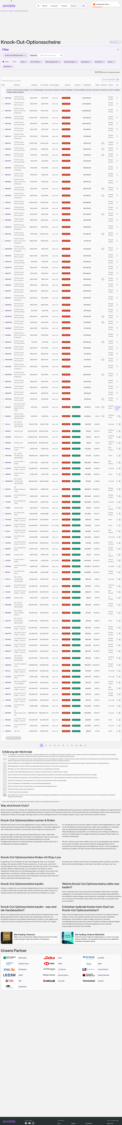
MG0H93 (8, 387)
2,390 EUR (66, 354)
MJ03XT (8, 489)
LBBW (21, 975)
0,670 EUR (66, 117)
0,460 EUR (76, 627)
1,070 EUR (66, 168)
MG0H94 (8, 354)
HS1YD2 (8, 621)
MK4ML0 (8, 182)
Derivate (11, 11)
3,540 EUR (66, 393)
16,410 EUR (66, 407)
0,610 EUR (66, 155)
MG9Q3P (8, 279)
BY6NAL (8, 449)
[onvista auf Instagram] (33, 1123)
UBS (20, 981)
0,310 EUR (76, 537)
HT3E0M (8, 519)
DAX (58, 1123)
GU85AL (8, 586)
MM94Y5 (8, 645)
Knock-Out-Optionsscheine (21, 11)
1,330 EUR (66, 181)
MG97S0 (8, 273)
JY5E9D (8, 598)
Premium (64, 6)
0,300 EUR (76, 431)
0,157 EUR (66, 161)
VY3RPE (8, 502)
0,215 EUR (66, 188)
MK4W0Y (8, 168)
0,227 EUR (66, 496)
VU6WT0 (8, 468)
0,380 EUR (66, 129)
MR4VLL (8, 155)
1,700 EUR (66, 279)
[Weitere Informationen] (120, 407)
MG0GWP (8, 375)
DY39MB (8, 706)
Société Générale (103, 975)
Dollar (73, 1123)
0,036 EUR (76, 598)
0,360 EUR (66, 713)
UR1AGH (8, 677)
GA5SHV (8, 407)
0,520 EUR (76, 688)
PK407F (7, 688)
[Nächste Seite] (85, 745)
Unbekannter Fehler (102, 4)
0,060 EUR (66, 604)
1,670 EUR (66, 273)
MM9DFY (8, 651)
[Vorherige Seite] (37, 745)
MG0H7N (8, 262)
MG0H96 (8, 305)
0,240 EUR (66, 502)
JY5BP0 (7, 508)
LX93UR (8, 560)
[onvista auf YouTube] (29, 1123)
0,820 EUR (66, 175)
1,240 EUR (66, 143)
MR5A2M (8, 605)
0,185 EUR (66, 481)
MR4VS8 (8, 111)
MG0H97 (8, 291)
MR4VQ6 (8, 98)
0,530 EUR (76, 700)
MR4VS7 (8, 104)
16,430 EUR (76, 407)
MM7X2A (8, 234)
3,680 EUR (66, 399)
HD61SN (8, 700)
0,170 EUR (76, 462)
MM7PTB (8, 633)
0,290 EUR (76, 731)
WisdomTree (23, 986)
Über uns (110, 1123)
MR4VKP (8, 149)
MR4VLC (8, 143)
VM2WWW (9, 481)
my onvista (54, 6)
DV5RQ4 (8, 566)
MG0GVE (8, 342)
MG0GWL (8, 399)
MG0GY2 (8, 285)
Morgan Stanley (63, 975)
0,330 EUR (66, 261)
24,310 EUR (76, 416)
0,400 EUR (76, 665)
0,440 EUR (66, 310)
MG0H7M (8, 311)
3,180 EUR (66, 335)
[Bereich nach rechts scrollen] (117, 408)
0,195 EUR (76, 481)
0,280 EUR (66, 645)
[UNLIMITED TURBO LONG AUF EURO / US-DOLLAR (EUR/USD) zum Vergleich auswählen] (3, 449)
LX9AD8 (8, 543)
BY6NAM (8, 462)
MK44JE (8, 202)
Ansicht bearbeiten (109, 80)
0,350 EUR (66, 110)
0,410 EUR (76, 676)
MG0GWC (8, 316)
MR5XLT (8, 572)
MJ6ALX (8, 241)
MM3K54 (8, 665)
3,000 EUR (66, 234)
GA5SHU (8, 416)
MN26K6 (8, 613)
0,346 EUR (76, 658)
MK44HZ (8, 161)
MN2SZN (8, 682)
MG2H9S (8, 366)
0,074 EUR (66, 123)
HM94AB (8, 456)
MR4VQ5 (8, 123)
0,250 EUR (76, 502)
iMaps (100, 963)
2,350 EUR (66, 202)
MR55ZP (8, 549)
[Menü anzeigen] (38, 6)
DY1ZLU (7, 671)
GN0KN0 (8, 443)
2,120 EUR (66, 249)
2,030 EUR (66, 328)
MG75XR (8, 496)
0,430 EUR (76, 592)
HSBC (60, 963)
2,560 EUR (66, 359)
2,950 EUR (66, 298)
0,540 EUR (66, 694)
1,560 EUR (66, 267)
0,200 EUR (66, 474)
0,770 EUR (66, 136)
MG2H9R (8, 393)
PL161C (7, 531)
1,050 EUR (66, 214)
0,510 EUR (66, 688)
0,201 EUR (76, 489)
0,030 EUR (76, 437)
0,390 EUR (76, 543)
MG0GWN (8, 322)
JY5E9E (7, 555)
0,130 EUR (66, 149)
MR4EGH (8, 514)
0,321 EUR (76, 443)
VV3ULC (8, 726)
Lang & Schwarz (103, 969)
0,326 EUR (66, 658)
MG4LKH (8, 381)
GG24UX (8, 658)
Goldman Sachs (24, 963)
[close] (119, 3)
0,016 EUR (66, 437)
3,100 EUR (66, 387)
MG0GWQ (8, 249)
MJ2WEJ (8, 639)
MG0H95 (8, 348)
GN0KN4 (8, 437)
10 (80, 745)
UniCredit (61, 981)
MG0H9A (8, 227)
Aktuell (44, 6)
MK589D (8, 195)
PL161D (7, 592)
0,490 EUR (66, 342)
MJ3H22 (8, 628)
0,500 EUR (76, 671)
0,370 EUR (76, 531)
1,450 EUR (66, 256)
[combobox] (50, 55)
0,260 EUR (66, 513)
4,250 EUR (66, 285)
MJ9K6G (8, 335)
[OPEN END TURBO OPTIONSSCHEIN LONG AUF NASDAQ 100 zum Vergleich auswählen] (3, 431)
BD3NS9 (8, 713)
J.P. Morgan (62, 969)
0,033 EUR (76, 554)
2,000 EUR (66, 322)
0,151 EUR (66, 104)
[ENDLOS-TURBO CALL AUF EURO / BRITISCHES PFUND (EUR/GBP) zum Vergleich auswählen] (3, 537)
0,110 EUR (76, 424)
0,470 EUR (66, 682)
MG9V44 (8, 256)
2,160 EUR (66, 348)
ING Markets (23, 969)
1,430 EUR (66, 195)
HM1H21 (8, 720)
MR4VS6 (8, 129)
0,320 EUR (76, 549)
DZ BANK (101, 958)
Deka (59, 958)
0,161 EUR (66, 431)
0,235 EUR (76, 496)
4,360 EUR (66, 374)
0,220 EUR (66, 531)
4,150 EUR (66, 366)
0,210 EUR (66, 468)
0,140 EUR (76, 448)
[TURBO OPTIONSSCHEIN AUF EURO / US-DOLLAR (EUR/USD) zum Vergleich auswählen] (3, 560)
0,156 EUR (66, 489)
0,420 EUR (66, 592)
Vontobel (101, 981)
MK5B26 (8, 214)
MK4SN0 (8, 189)
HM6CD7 (8, 525)
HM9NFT (8, 474)
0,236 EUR (66, 208)
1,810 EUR (66, 291)
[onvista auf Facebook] (26, 1123)
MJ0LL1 (7, 208)
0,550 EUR (76, 694)
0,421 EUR (76, 586)
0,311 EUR (66, 443)
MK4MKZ (8, 220)
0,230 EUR (76, 468)
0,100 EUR (66, 424)
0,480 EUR (76, 682)
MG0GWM (8, 360)
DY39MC (8, 537)
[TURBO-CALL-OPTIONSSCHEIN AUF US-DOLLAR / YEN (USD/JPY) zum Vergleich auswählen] (3, 713)
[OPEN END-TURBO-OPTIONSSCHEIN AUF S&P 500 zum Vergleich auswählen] (3, 731)
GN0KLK (8, 431)
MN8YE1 (8, 694)
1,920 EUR (66, 305)
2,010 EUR (66, 241)
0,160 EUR (66, 462)
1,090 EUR (66, 220)
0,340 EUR (76, 519)
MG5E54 (8, 298)
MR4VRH (8, 118)
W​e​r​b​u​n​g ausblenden (77, 24)
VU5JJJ (7, 424)
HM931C (8, 731)
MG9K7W (8, 267)
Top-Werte (88, 1123)
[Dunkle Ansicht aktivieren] (11, 1)
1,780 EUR (66, 227)
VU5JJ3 (7, 579)
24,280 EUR (66, 416)
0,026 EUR (66, 98)
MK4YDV (8, 175)
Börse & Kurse (4, 11)
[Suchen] (83, 5)
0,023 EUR (66, 554)
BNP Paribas (23, 958)
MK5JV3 (8, 136)
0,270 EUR (76, 513)
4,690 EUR (66, 316)
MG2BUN (8, 328)
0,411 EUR (66, 586)
